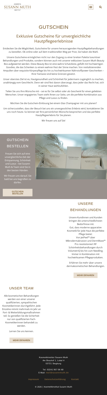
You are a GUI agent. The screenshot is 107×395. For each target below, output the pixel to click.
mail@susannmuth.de (57, 372)
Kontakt (75, 379)
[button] (90, 7)
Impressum (33, 379)
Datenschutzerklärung (55, 379)
